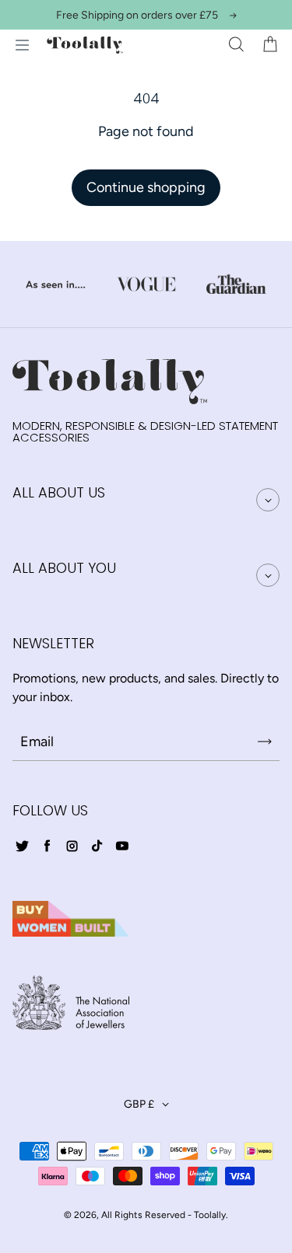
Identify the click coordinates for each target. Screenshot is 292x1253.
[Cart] (270, 45)
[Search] (236, 45)
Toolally (210, 1214)
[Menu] (21, 45)
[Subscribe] (265, 741)
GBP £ (139, 1104)
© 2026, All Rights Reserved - (128, 1214)
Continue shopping (146, 187)
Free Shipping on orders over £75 (137, 15)
